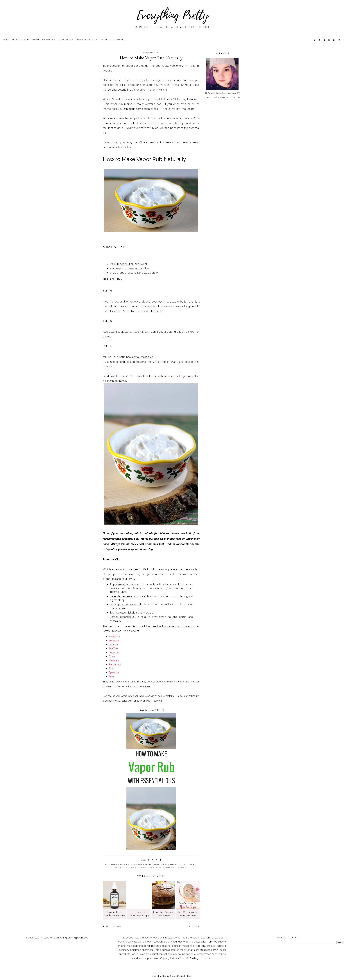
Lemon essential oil (123, 616)
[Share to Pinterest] (156, 860)
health (182, 865)
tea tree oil (181, 867)
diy (135, 865)
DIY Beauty (47, 40)
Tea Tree (113, 648)
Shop (34, 40)
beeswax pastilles (139, 268)
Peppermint (115, 664)
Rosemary (114, 640)
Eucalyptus (114, 636)
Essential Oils (65, 40)
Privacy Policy (19, 40)
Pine (111, 668)
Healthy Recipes (85, 40)
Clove (112, 656)
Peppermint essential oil (125, 584)
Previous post (112, 926)
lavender (192, 865)
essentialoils (144, 865)
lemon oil (120, 867)
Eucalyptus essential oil (126, 604)
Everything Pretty (160, 975)
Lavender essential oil (123, 596)
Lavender (114, 644)
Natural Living (103, 40)
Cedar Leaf (114, 652)
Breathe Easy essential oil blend (171, 626)
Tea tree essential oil (122, 612)
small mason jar (143, 357)
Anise (111, 676)
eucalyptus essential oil (165, 865)
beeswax (115, 865)
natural (130, 867)
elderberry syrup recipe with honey (121, 700)
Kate (189, 975)
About (6, 40)
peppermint (150, 867)
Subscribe (120, 40)
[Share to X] (152, 860)
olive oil (139, 867)
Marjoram (114, 660)
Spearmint (114, 672)
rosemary (169, 867)
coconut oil (127, 264)
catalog (147, 686)
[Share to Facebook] (148, 860)
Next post (192, 926)
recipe (161, 867)
